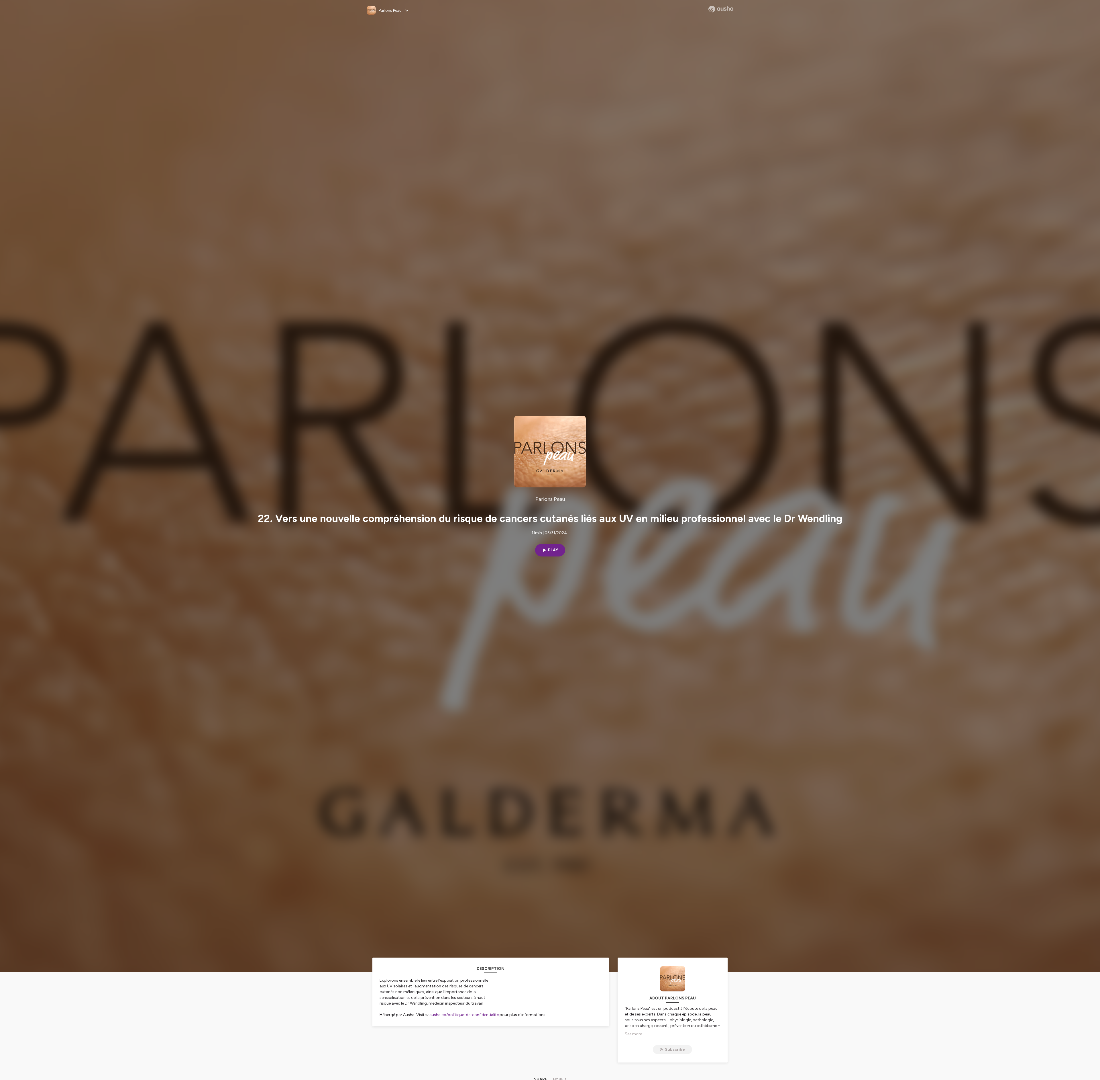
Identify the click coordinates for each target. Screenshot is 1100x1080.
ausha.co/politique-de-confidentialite (464, 1014)
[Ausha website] (720, 9)
